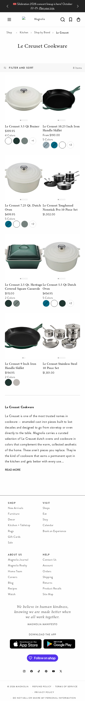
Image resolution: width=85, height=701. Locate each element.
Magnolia (22, 686)
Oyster (16, 382)
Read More (13, 470)
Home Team (15, 571)
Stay (45, 519)
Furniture (13, 514)
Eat (45, 514)
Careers (12, 577)
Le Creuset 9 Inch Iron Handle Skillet (20, 318)
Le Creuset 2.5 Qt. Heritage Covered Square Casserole (22, 242)
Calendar (48, 525)
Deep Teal (54, 145)
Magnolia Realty (17, 565)
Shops (46, 508)
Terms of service (66, 686)
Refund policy (41, 686)
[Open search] (63, 19)
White (8, 140)
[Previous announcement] (7, 6)
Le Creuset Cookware (42, 47)
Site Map (48, 594)
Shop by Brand (42, 32)
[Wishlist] (71, 19)
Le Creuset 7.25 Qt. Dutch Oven (23, 160)
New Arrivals (15, 508)
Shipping (48, 577)
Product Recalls (52, 588)
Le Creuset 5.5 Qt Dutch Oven (60, 239)
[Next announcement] (77, 6)
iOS (26, 644)
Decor (11, 519)
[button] (9, 19)
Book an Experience (54, 531)
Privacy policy (44, 692)
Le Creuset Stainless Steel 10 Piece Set (60, 318)
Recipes (12, 588)
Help (46, 554)
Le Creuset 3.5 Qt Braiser (22, 78)
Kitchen (24, 32)
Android (59, 644)
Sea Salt (24, 140)
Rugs (11, 531)
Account (48, 565)
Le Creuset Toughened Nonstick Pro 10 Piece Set (60, 160)
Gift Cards (14, 537)
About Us (15, 554)
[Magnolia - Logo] (38, 19)
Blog (10, 583)
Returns (47, 583)
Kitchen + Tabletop (19, 525)
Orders (47, 571)
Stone (46, 145)
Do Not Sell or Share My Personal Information (44, 698)
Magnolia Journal (18, 560)
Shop (9, 32)
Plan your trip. (47, 8)
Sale (10, 542)
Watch (12, 594)
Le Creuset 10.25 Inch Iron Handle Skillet (61, 81)
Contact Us (50, 560)
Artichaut (16, 140)
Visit (46, 503)
